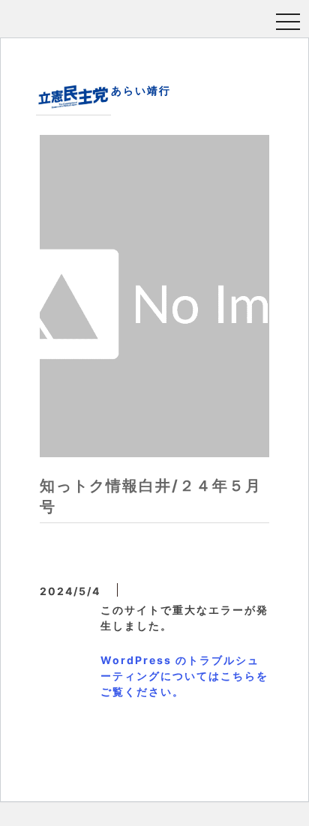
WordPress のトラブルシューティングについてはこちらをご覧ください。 (184, 676)
